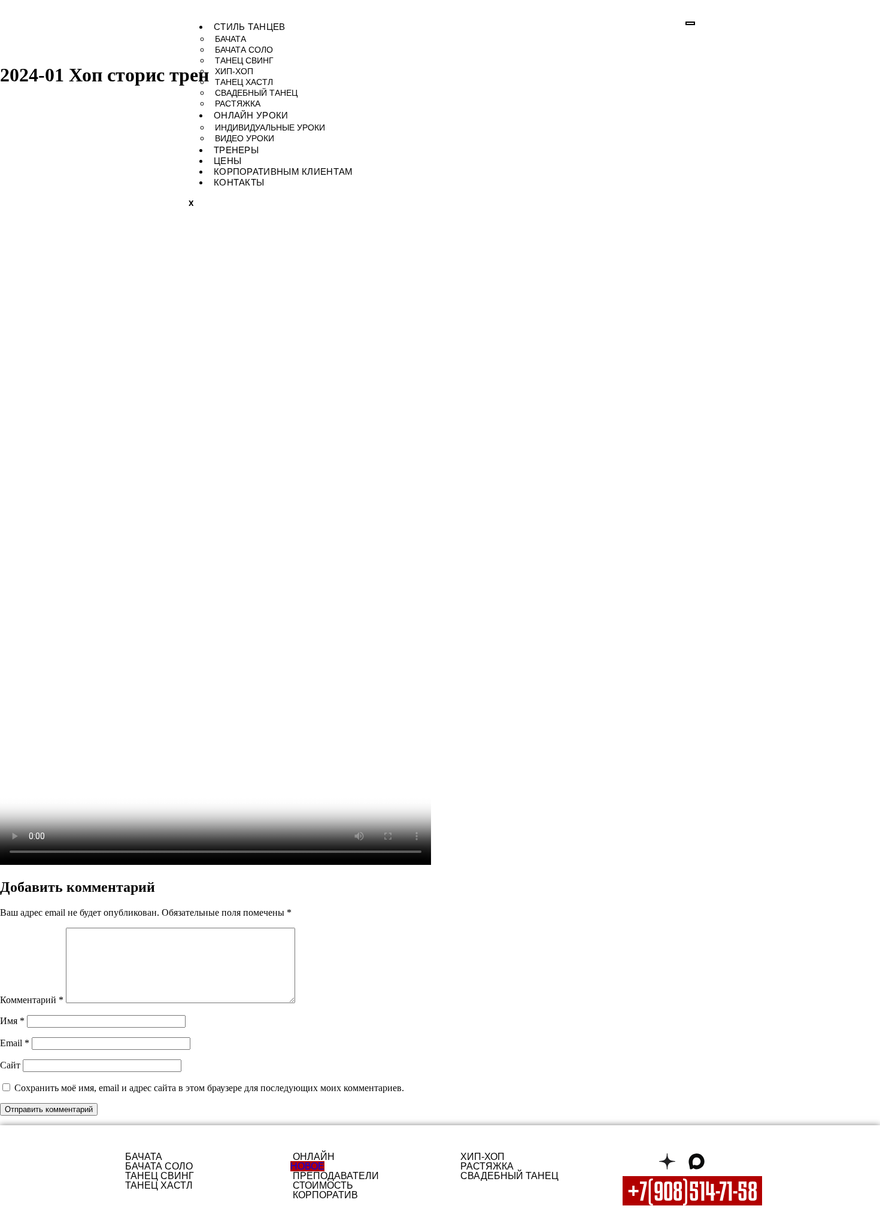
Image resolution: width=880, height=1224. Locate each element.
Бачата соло (244, 49)
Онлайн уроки (251, 115)
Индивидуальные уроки (270, 127)
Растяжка (237, 103)
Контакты (239, 182)
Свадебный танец (256, 93)
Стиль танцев (250, 27)
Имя (12, 1021)
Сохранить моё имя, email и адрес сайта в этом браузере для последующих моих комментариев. (209, 1088)
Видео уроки (244, 138)
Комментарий (31, 1000)
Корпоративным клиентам (283, 171)
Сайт (10, 1065)
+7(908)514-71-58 (692, 1190)
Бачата (230, 39)
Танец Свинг (244, 60)
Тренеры (236, 150)
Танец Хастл (244, 82)
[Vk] (638, 1161)
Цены (227, 161)
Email (14, 1043)
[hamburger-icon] (690, 23)
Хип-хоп (234, 71)
